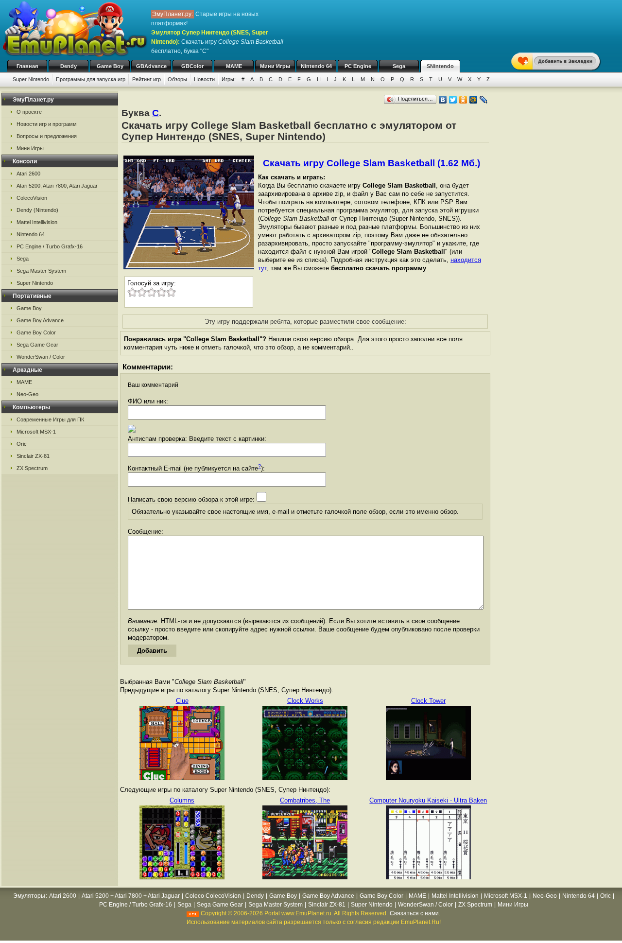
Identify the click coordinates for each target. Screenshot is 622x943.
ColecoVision (32, 198)
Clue (182, 700)
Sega (399, 66)
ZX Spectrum (32, 468)
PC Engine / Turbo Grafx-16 (50, 246)
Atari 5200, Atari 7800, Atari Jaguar (57, 186)
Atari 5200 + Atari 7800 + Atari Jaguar (131, 895)
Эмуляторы (29, 895)
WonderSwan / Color (41, 357)
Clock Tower (428, 700)
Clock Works (305, 700)
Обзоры (177, 79)
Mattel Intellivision (37, 222)
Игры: (229, 79)
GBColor (192, 66)
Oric (22, 444)
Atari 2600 (28, 173)
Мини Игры (275, 66)
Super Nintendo (31, 79)
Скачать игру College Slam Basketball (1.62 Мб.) (371, 163)
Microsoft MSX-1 (36, 432)
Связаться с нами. (415, 913)
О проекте (29, 112)
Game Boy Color (36, 332)
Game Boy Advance (40, 320)
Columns (182, 800)
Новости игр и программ (47, 124)
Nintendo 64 (316, 66)
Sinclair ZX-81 (33, 456)
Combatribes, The (305, 800)
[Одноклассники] (463, 99)
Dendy (68, 66)
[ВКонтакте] (443, 99)
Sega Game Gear (37, 345)
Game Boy (110, 66)
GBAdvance (151, 66)
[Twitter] (453, 99)
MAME (234, 66)
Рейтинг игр (146, 79)
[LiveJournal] (484, 99)
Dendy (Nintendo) (37, 210)
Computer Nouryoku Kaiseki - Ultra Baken (428, 800)
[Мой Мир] (473, 99)
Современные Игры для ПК (50, 419)
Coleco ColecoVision (213, 895)
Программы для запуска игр (90, 79)
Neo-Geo (27, 394)
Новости (204, 79)
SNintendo (440, 66)
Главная (27, 66)
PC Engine (358, 66)
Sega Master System (41, 271)
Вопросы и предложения (47, 136)
